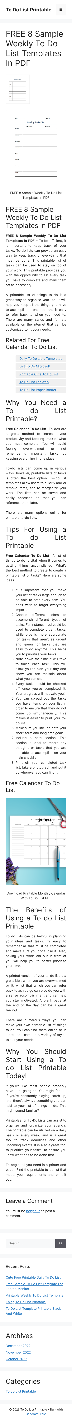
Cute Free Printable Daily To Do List (33, 1277)
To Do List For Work (34, 382)
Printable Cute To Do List (38, 374)
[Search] (60, 1243)
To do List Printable (21, 1391)
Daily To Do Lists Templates (40, 359)
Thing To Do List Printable (26, 1302)
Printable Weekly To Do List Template (34, 1295)
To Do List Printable (28, 10)
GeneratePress (36, 1414)
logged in (33, 1211)
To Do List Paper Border (37, 390)
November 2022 (18, 1352)
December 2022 (18, 1346)
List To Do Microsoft (34, 366)
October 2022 (16, 1359)
